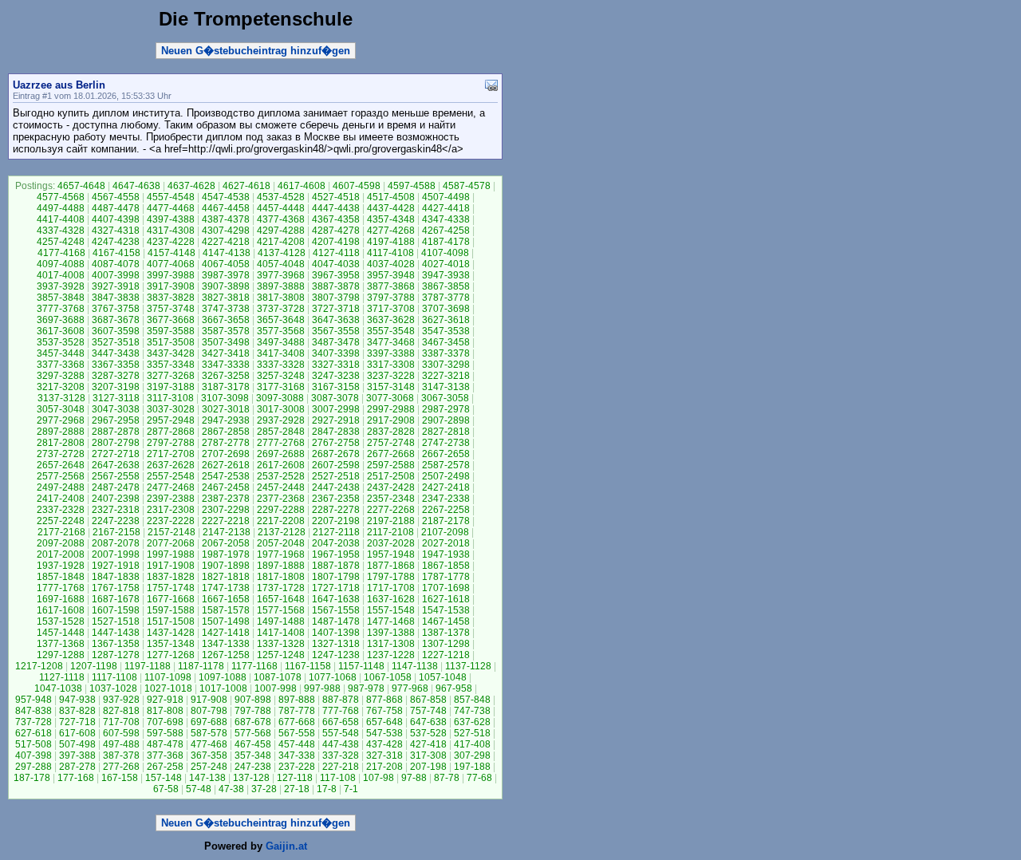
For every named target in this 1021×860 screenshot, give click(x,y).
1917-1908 (171, 565)
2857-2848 (281, 431)
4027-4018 (446, 264)
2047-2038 (336, 543)
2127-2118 (336, 532)
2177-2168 (61, 532)
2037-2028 (391, 543)
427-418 (428, 744)
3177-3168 (281, 387)
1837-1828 (171, 576)
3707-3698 (446, 308)
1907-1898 (226, 565)
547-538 (384, 733)
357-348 (253, 755)
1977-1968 (281, 554)
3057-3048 (61, 409)
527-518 (472, 733)
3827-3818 (226, 297)
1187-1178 (201, 666)
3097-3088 (280, 398)
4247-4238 (116, 241)
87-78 (446, 777)
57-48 (198, 789)
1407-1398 (336, 632)
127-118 (295, 777)
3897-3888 (281, 286)
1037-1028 (113, 688)
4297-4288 (281, 230)
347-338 (296, 755)
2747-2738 (446, 442)
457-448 (296, 744)
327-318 (384, 755)
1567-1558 (336, 610)
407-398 (33, 755)
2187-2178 (446, 521)
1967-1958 (336, 554)
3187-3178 (226, 387)
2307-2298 (226, 509)
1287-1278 (116, 655)
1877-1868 (391, 565)
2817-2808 (61, 442)
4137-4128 (282, 252)
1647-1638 (336, 599)
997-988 (322, 688)
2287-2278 (336, 509)
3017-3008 (281, 409)
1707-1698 (446, 588)
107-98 (378, 777)
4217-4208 (281, 241)
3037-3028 (171, 409)
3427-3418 (226, 353)
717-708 (121, 722)
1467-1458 (446, 621)
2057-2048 (281, 543)
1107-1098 (167, 677)
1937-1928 (61, 565)
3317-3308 (391, 364)
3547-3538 (446, 331)
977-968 (410, 688)
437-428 (384, 744)
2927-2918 (336, 420)
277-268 (121, 766)
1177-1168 (254, 666)
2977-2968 (61, 420)
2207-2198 (336, 521)
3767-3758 (116, 308)
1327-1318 (336, 643)
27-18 (296, 789)
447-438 (340, 744)
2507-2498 (446, 476)
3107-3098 (225, 398)
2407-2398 (116, 498)
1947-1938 (446, 554)
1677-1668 (171, 599)
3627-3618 (446, 319)
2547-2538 (226, 476)
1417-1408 (281, 632)
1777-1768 (61, 588)
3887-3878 (336, 286)
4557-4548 (171, 197)
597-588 (165, 733)
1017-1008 (223, 688)
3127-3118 (116, 398)
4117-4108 (390, 252)
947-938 (77, 699)
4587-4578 (467, 185)
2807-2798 (116, 442)
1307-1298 (446, 643)
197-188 (472, 766)
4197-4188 (391, 241)
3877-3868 (391, 286)
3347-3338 (226, 364)
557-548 (340, 733)
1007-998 (275, 688)
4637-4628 (191, 185)
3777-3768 (61, 308)
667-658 (340, 722)
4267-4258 (446, 230)
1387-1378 (446, 632)
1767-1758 (116, 588)
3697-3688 (61, 319)
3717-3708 (391, 308)
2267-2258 (446, 509)
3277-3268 (171, 375)
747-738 (472, 710)
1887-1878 (336, 565)
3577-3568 (281, 331)
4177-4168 (61, 252)
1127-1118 (62, 677)
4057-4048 (281, 264)
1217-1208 (39, 666)
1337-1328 (281, 643)
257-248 (209, 766)
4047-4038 (336, 264)
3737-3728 (281, 308)
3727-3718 (336, 308)
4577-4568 (61, 197)
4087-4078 (116, 264)
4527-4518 (336, 197)
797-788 (253, 710)
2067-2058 (226, 543)
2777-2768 (281, 442)
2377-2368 (281, 498)
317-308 (428, 755)
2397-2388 (171, 498)
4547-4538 (226, 197)
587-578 (209, 733)
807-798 (209, 710)
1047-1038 (58, 688)
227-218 (340, 766)
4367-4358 (336, 219)
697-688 (209, 722)
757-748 (428, 710)
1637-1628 (391, 599)
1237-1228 (391, 655)
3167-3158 (336, 387)
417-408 (472, 744)
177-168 (75, 777)
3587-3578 (226, 331)
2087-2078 (116, 543)
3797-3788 (391, 297)
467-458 (253, 744)
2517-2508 (391, 476)
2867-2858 (226, 431)
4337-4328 (61, 230)
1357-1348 (171, 643)
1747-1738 (226, 588)
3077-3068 (390, 398)
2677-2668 (391, 454)
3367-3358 (116, 364)
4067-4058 (226, 264)
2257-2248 (61, 521)
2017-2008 (61, 554)
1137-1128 (468, 666)
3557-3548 (391, 331)
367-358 (209, 755)
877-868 (384, 699)
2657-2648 (61, 465)
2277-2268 (391, 509)
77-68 (479, 777)
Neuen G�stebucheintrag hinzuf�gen (255, 51)
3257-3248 (281, 375)
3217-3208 (61, 387)
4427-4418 (446, 208)
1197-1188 (147, 666)
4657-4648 (81, 185)
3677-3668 (171, 319)
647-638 (428, 722)
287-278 (77, 766)
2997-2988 (391, 409)
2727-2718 (116, 454)
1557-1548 (391, 610)
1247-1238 (336, 655)
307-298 (472, 755)
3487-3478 (336, 342)
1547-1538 (446, 610)
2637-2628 (171, 465)
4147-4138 (226, 252)
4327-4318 (116, 230)
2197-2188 (391, 521)
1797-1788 (391, 576)
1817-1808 (281, 576)
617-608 (77, 733)
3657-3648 (281, 319)
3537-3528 (61, 342)
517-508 (33, 744)
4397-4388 (171, 219)
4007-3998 (116, 275)
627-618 (33, 733)
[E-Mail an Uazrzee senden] (491, 84)
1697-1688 (61, 599)
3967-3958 (336, 275)
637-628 (472, 722)
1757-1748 (171, 588)
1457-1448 (61, 632)
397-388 (77, 755)
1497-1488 (281, 621)
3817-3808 (281, 297)
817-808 (165, 710)
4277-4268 (391, 230)
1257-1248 (281, 655)
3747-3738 (226, 308)
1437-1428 (171, 632)
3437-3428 (171, 353)
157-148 (163, 777)
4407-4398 (116, 219)
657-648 (384, 722)
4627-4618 (246, 185)
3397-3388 (391, 353)
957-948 (33, 699)
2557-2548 (171, 476)
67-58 (166, 789)
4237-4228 (171, 241)
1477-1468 (391, 621)
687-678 (253, 722)
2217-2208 (281, 521)
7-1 (351, 789)
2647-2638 (116, 465)
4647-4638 (136, 185)
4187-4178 (446, 241)
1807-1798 (336, 576)
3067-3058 (445, 398)
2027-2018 (446, 543)
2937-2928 (281, 420)
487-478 (165, 744)
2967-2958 (116, 420)
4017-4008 (61, 275)
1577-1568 (281, 610)
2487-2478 (116, 487)
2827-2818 (446, 431)
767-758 (384, 710)
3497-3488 (281, 342)
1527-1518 (116, 621)
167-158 (119, 777)
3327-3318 (336, 364)
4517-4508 (391, 197)
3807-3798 (336, 297)
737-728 (33, 722)
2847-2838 (336, 431)
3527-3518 (116, 342)
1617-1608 (61, 610)
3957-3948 (391, 275)
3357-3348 (171, 364)
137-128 (251, 777)
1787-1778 (446, 576)
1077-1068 (333, 677)
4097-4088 (61, 264)
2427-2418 (446, 487)
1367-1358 (116, 643)
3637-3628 (391, 319)
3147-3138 (446, 387)
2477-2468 (171, 487)
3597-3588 (171, 331)
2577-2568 (61, 476)
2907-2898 (446, 420)
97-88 (414, 777)
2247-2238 (116, 521)
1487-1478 (336, 621)
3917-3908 (171, 286)
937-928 (121, 699)
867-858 (428, 699)
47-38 (231, 789)
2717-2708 (171, 454)
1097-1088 (222, 677)
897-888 (296, 699)
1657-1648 (281, 599)
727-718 (77, 722)
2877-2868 (171, 431)
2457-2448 (281, 487)
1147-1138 (415, 666)
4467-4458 (226, 208)
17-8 (327, 789)
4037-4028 (391, 264)
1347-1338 (226, 643)
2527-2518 (336, 476)
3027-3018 (226, 409)
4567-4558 (116, 197)
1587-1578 (226, 610)
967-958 (454, 688)
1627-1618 (446, 599)
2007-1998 (116, 554)
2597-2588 (391, 465)
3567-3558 (336, 331)
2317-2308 (171, 509)
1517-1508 (171, 621)
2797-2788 (171, 442)
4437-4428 (391, 208)
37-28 (264, 789)
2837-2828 (391, 431)
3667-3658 (226, 319)
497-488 (121, 744)
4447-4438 (336, 208)
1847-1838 (116, 576)
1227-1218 (446, 655)
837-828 (77, 710)
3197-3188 (171, 387)
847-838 (33, 710)
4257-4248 (61, 241)
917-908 (209, 699)
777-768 (340, 710)
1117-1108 (114, 677)
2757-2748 (391, 442)
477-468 (209, 744)
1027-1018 (168, 688)
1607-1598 (116, 610)
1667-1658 (226, 599)
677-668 (296, 722)
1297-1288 (61, 655)
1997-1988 (171, 554)
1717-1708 (391, 588)
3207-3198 (116, 387)
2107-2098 (445, 532)
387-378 (121, 755)
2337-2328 (61, 509)
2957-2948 (171, 420)
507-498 (77, 744)
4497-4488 (61, 208)
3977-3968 (281, 275)
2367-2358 (336, 498)
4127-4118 (336, 252)
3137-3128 (61, 398)
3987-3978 (226, 275)
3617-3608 (61, 331)
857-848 (472, 699)
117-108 (338, 777)
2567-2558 (116, 476)
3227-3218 (446, 375)
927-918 (165, 699)
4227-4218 (226, 241)
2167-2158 (116, 532)
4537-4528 (281, 197)
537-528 (428, 733)
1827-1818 (226, 576)
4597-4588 (412, 185)
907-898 (253, 699)
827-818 (121, 710)
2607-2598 (336, 465)
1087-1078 (278, 677)
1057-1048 (443, 677)
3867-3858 (446, 286)
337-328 (340, 755)
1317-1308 (391, 643)
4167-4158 (116, 252)
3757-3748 (171, 308)
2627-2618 (226, 465)
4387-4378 (226, 219)
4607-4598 (356, 185)
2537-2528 (281, 476)
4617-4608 (301, 185)
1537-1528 (61, 621)
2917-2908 (391, 420)
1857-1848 (61, 576)
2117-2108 (390, 532)
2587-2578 (446, 465)
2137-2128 (282, 532)
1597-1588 (171, 610)
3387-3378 (446, 353)
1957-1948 (391, 554)
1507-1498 (226, 621)
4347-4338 (446, 219)
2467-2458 (226, 487)
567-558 (296, 733)
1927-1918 (116, 565)
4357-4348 (391, 219)
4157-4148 (171, 252)
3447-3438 (116, 353)
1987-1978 (226, 554)
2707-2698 (226, 454)
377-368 (165, 755)
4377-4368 (281, 219)
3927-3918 (116, 286)
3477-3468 (391, 342)
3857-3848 (61, 297)
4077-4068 (171, 264)
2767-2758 (336, 442)
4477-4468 (171, 208)
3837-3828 (171, 297)
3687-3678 (116, 319)
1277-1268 (171, 655)
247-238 (253, 766)
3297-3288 (61, 375)
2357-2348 (391, 498)
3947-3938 (446, 275)
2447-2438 (336, 487)
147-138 (207, 777)
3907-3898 (226, 286)
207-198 (428, 766)
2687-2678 (336, 454)
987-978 (366, 688)
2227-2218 (226, 521)
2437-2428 (391, 487)
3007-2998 (336, 409)
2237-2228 (171, 521)
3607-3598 (116, 331)
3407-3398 (336, 353)
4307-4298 (226, 230)
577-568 (253, 733)
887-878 (340, 699)
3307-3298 (446, 364)
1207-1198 (93, 666)
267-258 (165, 766)
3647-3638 (336, 319)
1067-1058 (388, 677)
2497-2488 (61, 487)
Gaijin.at (286, 846)
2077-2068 (171, 543)
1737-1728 (281, 588)
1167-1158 (308, 666)
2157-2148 (171, 532)
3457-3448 (61, 353)
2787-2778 (226, 442)
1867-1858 (446, 565)
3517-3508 (171, 342)
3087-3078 (335, 398)
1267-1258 (226, 655)
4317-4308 (171, 230)
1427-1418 (226, 632)
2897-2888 (61, 431)
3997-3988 (171, 275)
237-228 (296, 766)
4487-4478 (116, 208)
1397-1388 (391, 632)
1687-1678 (116, 599)
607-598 (121, 733)
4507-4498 (446, 197)
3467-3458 (446, 342)
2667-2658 (446, 454)
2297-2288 (281, 509)
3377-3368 (61, 364)
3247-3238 (336, 375)
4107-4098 (445, 252)
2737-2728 (61, 454)
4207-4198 (336, 241)
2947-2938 (226, 420)
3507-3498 (226, 342)
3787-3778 (446, 297)
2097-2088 (61, 543)
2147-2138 (226, 532)
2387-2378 (226, 498)
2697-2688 (281, 454)
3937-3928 (61, 286)
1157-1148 (361, 666)
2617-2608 (281, 465)
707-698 (165, 722)
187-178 (32, 777)
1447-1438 (116, 632)
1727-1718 (336, 588)
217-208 (384, 766)
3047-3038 (116, 409)
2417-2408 (61, 498)
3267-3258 (226, 375)
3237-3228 (391, 375)
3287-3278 (116, 375)
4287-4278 (336, 230)
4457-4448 (281, 208)
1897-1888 (281, 565)
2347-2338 (446, 498)
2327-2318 (116, 509)
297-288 (33, 766)
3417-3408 (281, 353)
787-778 (296, 710)
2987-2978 (446, 409)
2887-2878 (116, 431)
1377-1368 (61, 643)
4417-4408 (61, 219)
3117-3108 (170, 398)
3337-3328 (281, 364)
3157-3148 (391, 387)
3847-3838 (116, 297)
